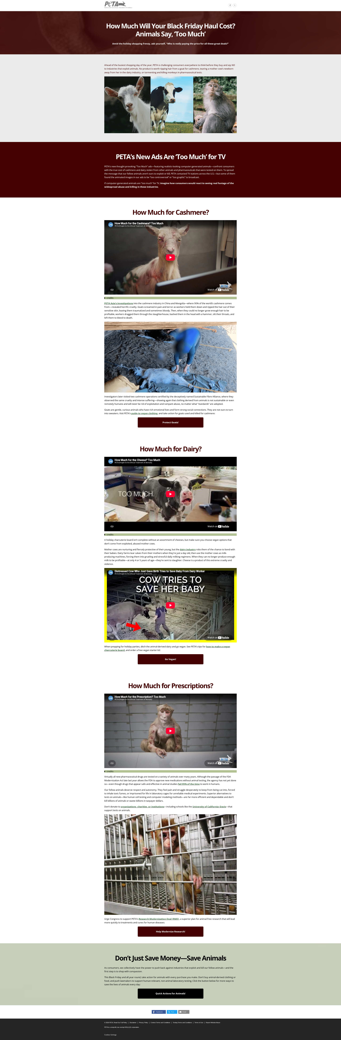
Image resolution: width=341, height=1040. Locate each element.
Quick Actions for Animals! (170, 993)
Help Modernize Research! (170, 931)
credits (110, 298)
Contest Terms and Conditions (160, 1022)
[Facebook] (230, 5)
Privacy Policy (143, 1022)
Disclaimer (133, 1022)
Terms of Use (198, 1022)
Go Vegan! (170, 659)
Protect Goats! (170, 422)
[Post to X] (235, 5)
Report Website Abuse (213, 1022)
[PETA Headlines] (118, 4)
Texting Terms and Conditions (182, 1022)
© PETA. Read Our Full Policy (115, 1022)
